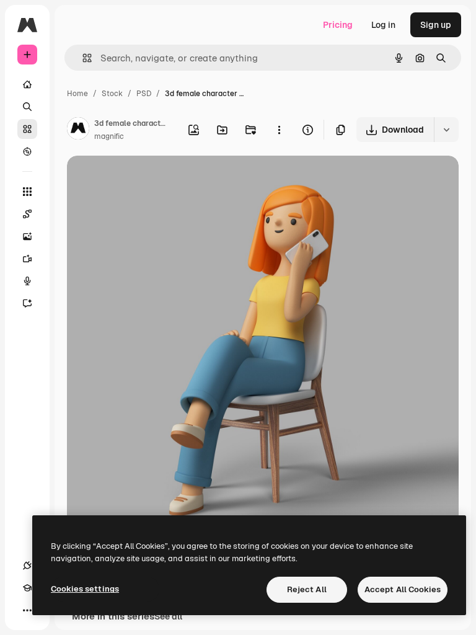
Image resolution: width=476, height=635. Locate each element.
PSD (143, 94)
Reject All (307, 589)
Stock (112, 94)
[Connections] (27, 565)
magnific (109, 136)
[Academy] (27, 588)
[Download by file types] (446, 129)
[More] (27, 610)
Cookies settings (85, 589)
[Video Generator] (27, 259)
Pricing (338, 24)
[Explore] (27, 151)
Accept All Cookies (402, 589)
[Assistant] (27, 303)
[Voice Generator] (27, 281)
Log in (383, 24)
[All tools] (27, 192)
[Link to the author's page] (78, 130)
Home (77, 94)
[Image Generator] (27, 236)
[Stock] (27, 129)
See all (168, 616)
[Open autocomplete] (82, 58)
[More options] (279, 129)
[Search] (27, 107)
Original (146, 179)
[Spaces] (27, 214)
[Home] (27, 84)
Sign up (435, 24)
